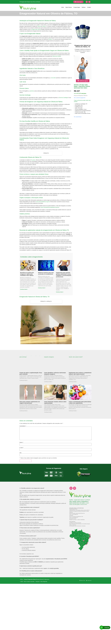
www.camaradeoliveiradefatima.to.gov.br (50, 207)
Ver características (77, 116)
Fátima (44, 26)
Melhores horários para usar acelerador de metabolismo (46, 273)
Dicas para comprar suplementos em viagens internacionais (30, 402)
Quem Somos (69, 7)
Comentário (23, 425)
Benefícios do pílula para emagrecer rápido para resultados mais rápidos (27, 274)
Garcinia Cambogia (63, 97)
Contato (89, 7)
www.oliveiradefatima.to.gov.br (43, 201)
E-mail (21, 447)
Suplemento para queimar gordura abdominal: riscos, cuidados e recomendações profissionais (63, 274)
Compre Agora (76, 7)
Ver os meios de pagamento (79, 97)
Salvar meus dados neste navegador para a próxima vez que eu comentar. (39, 457)
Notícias (83, 7)
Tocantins (33, 160)
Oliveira (39, 26)
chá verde (53, 77)
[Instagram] (89, 2)
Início (62, 7)
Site (20, 452)
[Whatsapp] (87, 2)
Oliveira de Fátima (56, 56)
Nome (21, 442)
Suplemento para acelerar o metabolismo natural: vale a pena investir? (80, 373)
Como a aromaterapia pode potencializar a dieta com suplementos (80, 402)
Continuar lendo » (24, 380)
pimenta (32, 90)
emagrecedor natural (36, 29)
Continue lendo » (24, 289)
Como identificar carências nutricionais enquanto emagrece (55, 373)
